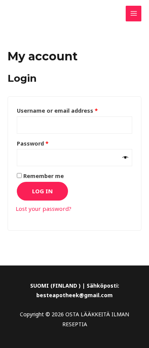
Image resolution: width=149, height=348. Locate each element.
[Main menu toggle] (133, 13)
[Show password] (125, 158)
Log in (42, 191)
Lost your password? (43, 208)
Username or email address (69, 109)
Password (45, 142)
